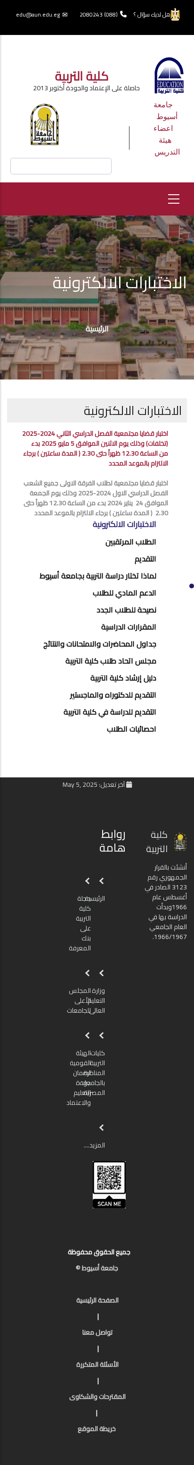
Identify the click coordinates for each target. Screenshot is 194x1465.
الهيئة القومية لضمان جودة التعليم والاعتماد (78, 1078)
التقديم (145, 558)
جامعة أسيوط (166, 110)
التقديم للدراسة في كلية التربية (110, 712)
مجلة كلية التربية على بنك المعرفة (79, 923)
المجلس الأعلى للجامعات (78, 1000)
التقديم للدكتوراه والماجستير (113, 695)
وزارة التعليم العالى (96, 1000)
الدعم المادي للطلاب (124, 592)
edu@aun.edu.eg (38, 14)
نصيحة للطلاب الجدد (126, 609)
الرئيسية (97, 328)
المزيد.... (94, 1145)
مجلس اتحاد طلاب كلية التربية (110, 661)
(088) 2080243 (99, 14)
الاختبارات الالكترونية (124, 524)
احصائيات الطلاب (131, 729)
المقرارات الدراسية (128, 626)
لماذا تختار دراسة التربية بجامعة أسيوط (98, 575)
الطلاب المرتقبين (130, 541)
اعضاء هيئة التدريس (167, 139)
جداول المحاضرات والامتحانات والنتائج (99, 644)
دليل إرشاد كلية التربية (123, 678)
